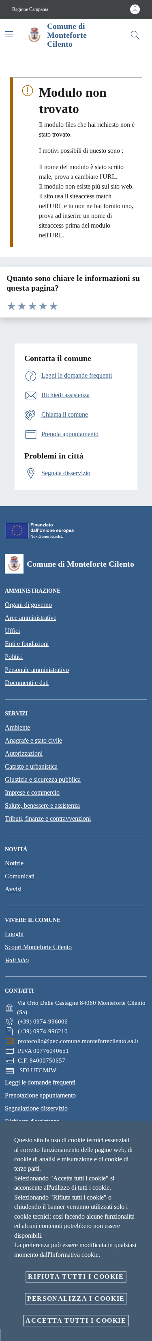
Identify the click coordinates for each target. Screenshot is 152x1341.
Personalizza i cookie (76, 1298)
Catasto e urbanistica (31, 766)
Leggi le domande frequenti (40, 1082)
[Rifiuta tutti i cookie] (143, 1134)
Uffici (12, 630)
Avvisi (13, 889)
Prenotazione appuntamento (40, 1095)
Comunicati (19, 876)
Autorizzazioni (24, 753)
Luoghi (14, 933)
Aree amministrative (30, 617)
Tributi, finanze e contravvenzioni (48, 818)
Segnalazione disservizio (36, 1108)
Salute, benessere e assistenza (42, 805)
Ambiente (17, 727)
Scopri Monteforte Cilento (38, 946)
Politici (14, 656)
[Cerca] (135, 35)
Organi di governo (28, 604)
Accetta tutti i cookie (76, 1320)
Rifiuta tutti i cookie (76, 1276)
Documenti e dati (27, 682)
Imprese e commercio (32, 792)
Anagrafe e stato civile (33, 740)
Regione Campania (30, 9)
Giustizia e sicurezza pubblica (43, 779)
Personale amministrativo (37, 669)
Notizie (14, 863)
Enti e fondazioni (27, 643)
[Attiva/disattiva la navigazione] (9, 34)
